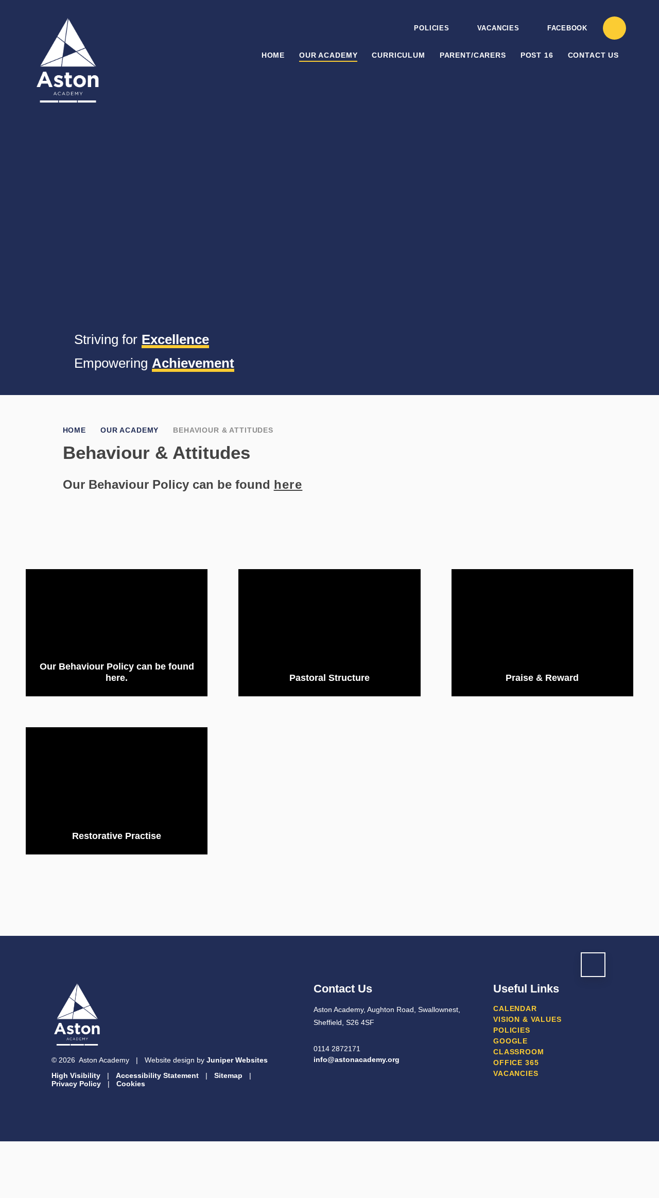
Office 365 (516, 1062)
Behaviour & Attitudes (223, 430)
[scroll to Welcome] (593, 964)
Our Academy (129, 430)
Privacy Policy (76, 1084)
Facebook (567, 28)
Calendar (515, 1008)
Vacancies (498, 28)
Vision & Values (527, 1019)
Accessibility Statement (157, 1075)
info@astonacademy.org (357, 1059)
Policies (431, 28)
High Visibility (75, 1075)
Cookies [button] (130, 1084)
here (288, 484)
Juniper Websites (237, 1060)
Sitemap (228, 1075)
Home (74, 430)
